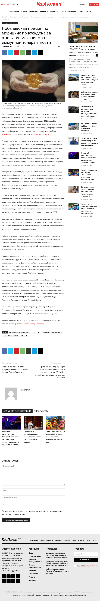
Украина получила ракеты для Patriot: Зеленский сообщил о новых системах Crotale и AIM (57, 563)
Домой (4, 17)
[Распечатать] (28, 52)
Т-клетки (24, 335)
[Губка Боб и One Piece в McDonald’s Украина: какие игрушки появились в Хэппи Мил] (55, 423)
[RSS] (18, 576)
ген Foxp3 (36, 332)
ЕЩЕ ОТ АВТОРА (41, 411)
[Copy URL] (40, 52)
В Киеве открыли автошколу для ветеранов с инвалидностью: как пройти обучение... (89, 111)
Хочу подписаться (85, 560)
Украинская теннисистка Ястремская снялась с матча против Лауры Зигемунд (15, 369)
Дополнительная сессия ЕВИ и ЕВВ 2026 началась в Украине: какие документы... (87, 191)
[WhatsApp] (22, 52)
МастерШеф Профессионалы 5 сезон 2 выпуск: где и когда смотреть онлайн (32, 437)
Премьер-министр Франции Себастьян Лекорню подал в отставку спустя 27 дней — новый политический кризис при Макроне (50, 372)
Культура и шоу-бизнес (19, 17)
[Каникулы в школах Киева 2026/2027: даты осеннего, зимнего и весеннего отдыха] (83, 32)
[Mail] (13, 576)
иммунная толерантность (52, 332)
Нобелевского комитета (40, 134)
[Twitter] (10, 52)
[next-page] (7, 449)
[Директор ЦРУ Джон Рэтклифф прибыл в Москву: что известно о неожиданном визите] (73, 141)
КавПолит (6, 134)
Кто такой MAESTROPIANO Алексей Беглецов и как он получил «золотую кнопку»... (88, 157)
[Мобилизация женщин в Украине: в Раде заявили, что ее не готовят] (73, 94)
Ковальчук (8, 47)
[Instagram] (9, 576)
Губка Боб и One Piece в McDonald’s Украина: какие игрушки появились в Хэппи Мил (55, 437)
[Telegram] (34, 52)
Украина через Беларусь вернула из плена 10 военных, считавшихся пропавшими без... (89, 208)
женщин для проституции (33, 324)
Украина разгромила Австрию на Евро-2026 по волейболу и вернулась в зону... (89, 174)
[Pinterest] (16, 52)
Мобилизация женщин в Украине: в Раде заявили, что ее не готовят (57, 571)
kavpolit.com (23, 594)
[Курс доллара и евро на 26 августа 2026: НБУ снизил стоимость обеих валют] (73, 126)
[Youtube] (18, 581)
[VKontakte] (13, 581)
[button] (14, 4)
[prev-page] (3, 449)
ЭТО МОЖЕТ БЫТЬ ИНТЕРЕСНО (17, 411)
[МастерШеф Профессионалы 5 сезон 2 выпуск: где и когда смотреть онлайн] (33, 423)
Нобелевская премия (10, 335)
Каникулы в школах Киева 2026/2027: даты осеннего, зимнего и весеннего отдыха (83, 49)
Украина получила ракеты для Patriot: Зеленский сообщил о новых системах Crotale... (89, 79)
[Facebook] (4, 52)
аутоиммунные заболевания (19, 332)
